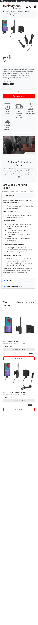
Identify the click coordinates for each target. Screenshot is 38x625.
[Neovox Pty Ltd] (11, 5)
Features (8, 280)
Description (9, 195)
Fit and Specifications (13, 286)
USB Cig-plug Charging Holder (14, 392)
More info (20, 358)
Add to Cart (20, 96)
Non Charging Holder (11, 341)
